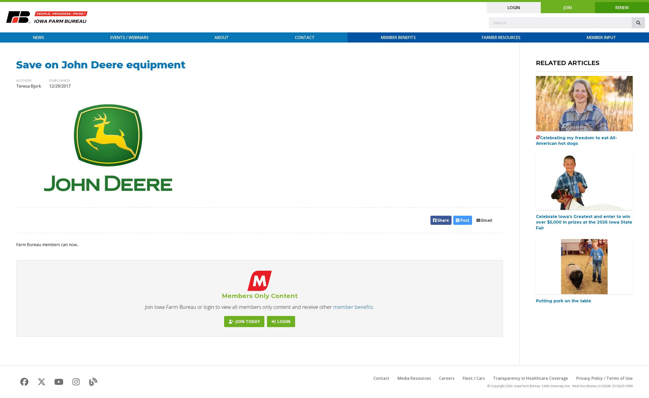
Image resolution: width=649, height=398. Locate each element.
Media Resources (414, 378)
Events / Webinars (129, 37)
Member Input (601, 37)
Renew (622, 7)
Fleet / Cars (474, 378)
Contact (305, 37)
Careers (447, 378)
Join (568, 7)
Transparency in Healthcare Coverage (530, 378)
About (221, 37)
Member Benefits (398, 37)
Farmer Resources (501, 37)
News (38, 37)
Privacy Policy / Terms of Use (604, 378)
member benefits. (353, 307)
